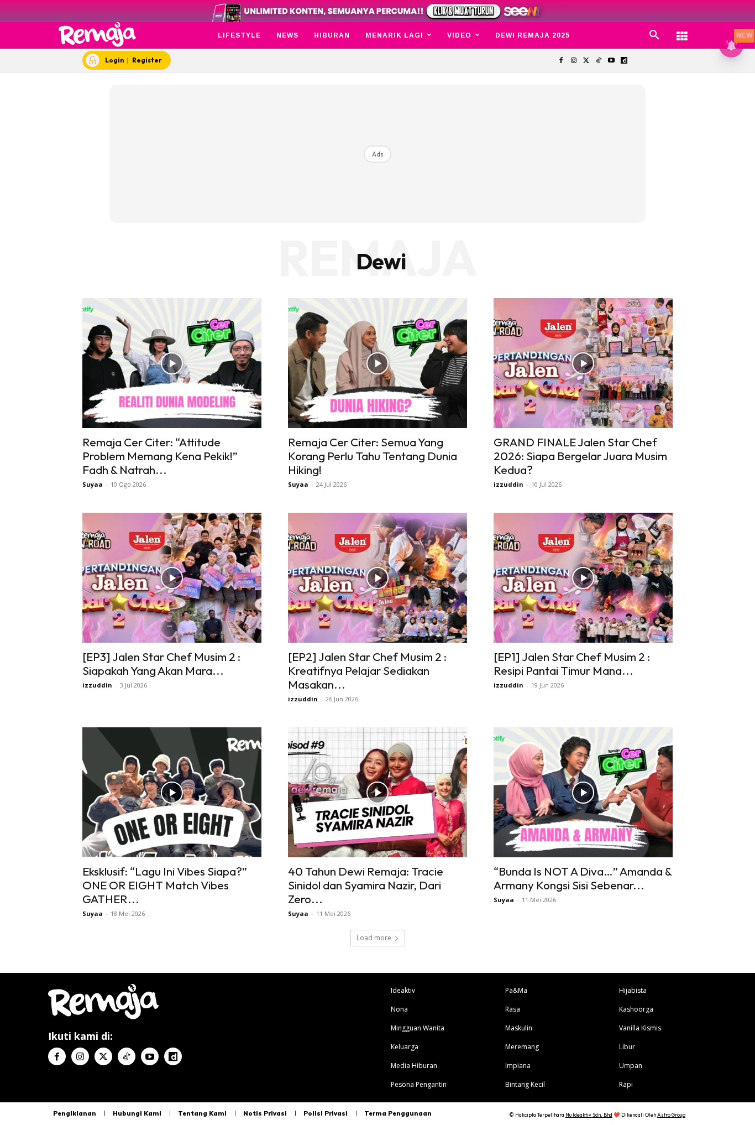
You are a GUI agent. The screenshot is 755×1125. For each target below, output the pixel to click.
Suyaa (92, 484)
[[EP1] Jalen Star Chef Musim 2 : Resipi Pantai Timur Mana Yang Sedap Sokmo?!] (583, 578)
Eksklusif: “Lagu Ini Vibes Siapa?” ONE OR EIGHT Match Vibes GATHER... (164, 885)
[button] (654, 35)
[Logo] (97, 34)
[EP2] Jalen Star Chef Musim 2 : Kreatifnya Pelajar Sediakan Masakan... (367, 670)
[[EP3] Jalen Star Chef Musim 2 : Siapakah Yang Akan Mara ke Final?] (171, 578)
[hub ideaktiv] (682, 30)
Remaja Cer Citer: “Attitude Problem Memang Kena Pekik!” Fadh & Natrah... (160, 456)
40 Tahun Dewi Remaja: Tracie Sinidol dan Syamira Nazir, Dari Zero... (365, 885)
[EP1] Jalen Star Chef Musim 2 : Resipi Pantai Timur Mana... (572, 663)
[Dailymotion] (623, 61)
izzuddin (508, 484)
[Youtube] (611, 61)
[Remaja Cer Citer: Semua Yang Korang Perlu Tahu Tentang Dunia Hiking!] (377, 363)
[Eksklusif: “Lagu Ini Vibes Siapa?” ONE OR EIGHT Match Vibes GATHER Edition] (171, 792)
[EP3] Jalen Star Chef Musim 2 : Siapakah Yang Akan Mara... (161, 663)
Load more (373, 937)
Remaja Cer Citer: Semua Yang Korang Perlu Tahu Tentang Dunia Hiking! (372, 456)
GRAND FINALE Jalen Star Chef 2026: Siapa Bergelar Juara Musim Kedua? (580, 456)
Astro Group (671, 1115)
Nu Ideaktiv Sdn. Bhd (588, 1115)
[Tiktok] (599, 61)
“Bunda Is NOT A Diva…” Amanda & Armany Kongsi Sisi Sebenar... (583, 878)
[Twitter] (586, 61)
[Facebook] (560, 61)
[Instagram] (573, 61)
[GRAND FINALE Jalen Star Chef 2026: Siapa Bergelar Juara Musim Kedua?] (583, 363)
